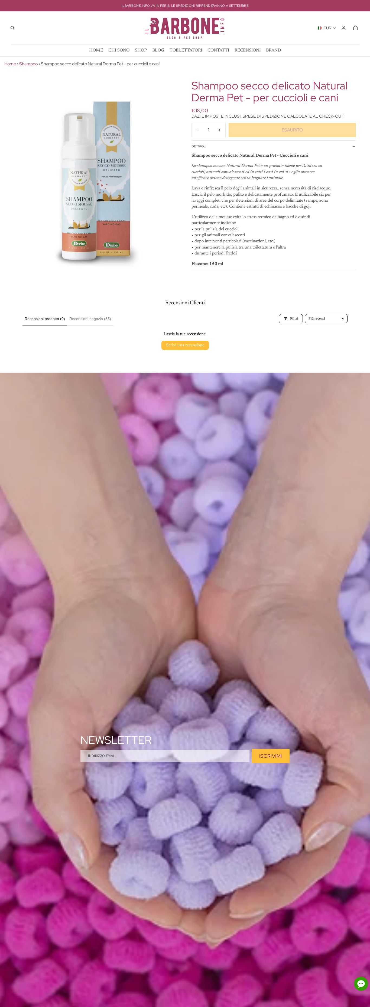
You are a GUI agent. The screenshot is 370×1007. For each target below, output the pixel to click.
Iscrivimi (270, 756)
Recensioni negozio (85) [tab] (90, 319)
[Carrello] (355, 28)
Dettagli (199, 146)
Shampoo (28, 64)
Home (10, 64)
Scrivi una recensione (185, 345)
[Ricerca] (12, 28)
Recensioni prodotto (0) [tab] (45, 319)
